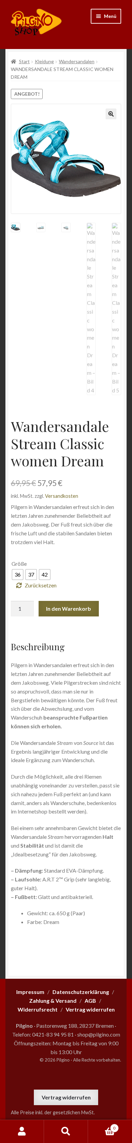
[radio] (17, 574)
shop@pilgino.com (98, 1034)
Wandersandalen (76, 61)
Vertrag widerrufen (66, 1097)
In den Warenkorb (68, 608)
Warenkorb (101, 1125)
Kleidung (44, 61)
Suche (66, 1131)
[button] (111, 113)
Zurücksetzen (41, 585)
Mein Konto (22, 1131)
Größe (19, 563)
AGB (90, 1000)
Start (24, 61)
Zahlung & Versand (52, 1000)
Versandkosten (61, 496)
